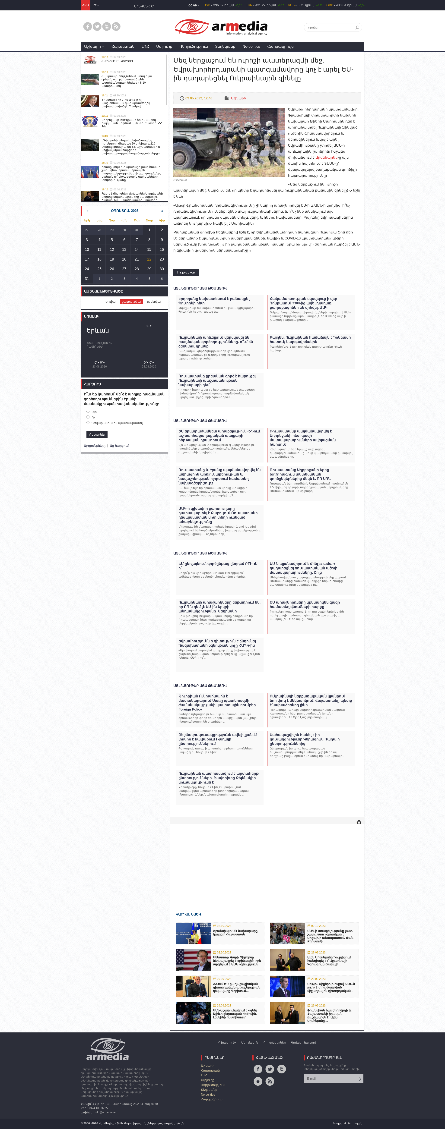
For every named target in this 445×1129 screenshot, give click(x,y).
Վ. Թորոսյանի (354, 1123)
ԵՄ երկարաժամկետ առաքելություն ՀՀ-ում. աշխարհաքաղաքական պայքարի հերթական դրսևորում (219, 435)
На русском (186, 272)
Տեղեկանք (225, 46)
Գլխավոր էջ (227, 1042)
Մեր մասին (249, 1042)
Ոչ (93, 417)
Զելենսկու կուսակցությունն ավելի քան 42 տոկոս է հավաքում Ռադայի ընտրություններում (217, 739)
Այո (94, 412)
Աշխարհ (92, 46)
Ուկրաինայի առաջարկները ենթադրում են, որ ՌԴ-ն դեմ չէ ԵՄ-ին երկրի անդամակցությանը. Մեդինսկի (219, 606)
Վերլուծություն (193, 46)
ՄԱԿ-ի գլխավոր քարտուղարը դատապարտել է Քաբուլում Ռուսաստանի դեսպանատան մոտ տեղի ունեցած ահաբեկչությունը (218, 515)
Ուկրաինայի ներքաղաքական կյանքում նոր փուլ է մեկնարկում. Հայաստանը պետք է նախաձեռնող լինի (311, 700)
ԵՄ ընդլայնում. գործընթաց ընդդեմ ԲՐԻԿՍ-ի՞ (218, 566)
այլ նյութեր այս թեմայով (200, 288)
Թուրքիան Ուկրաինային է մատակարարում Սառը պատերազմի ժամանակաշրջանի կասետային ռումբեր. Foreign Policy (217, 702)
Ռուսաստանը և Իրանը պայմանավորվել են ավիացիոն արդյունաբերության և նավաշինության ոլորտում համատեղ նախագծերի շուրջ (219, 476)
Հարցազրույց (280, 46)
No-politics (251, 46)
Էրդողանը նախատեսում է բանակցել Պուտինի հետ (213, 301)
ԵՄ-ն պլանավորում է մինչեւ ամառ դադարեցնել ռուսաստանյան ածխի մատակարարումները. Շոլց (303, 568)
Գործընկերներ (275, 1042)
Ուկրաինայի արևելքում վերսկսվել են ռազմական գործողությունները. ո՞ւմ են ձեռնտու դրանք (215, 341)
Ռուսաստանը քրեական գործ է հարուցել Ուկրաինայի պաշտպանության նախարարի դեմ (217, 380)
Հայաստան (122, 46)
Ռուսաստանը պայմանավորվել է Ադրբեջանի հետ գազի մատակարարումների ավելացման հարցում (303, 437)
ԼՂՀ (145, 46)
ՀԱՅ (85, 5)
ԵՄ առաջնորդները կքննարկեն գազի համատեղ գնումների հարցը (305, 604)
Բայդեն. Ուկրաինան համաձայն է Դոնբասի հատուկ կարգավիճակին (310, 339)
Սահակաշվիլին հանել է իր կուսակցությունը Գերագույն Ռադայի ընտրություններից (305, 739)
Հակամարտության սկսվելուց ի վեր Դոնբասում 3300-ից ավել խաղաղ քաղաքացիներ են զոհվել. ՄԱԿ (303, 303)
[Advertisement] (267, 861)
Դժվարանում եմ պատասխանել (117, 423)
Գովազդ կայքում (303, 1042)
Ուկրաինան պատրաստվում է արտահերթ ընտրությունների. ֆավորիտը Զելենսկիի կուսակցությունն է (218, 777)
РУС (96, 5)
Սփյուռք (164, 46)
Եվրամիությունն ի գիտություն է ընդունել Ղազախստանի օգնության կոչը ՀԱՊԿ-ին (217, 643)
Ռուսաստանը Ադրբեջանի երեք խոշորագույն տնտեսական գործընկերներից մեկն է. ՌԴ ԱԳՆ (300, 474)
